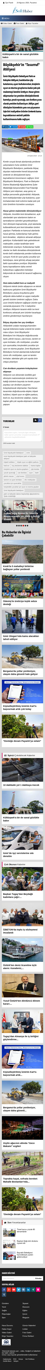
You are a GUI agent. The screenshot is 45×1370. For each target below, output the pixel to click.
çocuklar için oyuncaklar (12, 483)
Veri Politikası (29, 1359)
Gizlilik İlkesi (7, 1361)
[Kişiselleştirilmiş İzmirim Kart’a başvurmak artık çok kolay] (22, 691)
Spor (4, 1318)
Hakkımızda (7, 1359)
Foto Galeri (20, 23)
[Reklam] (6, 1342)
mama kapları (36, 466)
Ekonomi (25, 1307)
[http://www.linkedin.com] (28, 1289)
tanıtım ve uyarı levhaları (13, 480)
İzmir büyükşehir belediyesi (14, 490)
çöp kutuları (35, 469)
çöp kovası (20, 476)
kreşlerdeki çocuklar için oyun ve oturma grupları (21, 487)
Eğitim (24, 1310)
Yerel (4, 1307)
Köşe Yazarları (32, 23)
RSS (14, 1359)
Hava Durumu (7, 1325)
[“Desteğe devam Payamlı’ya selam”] (22, 726)
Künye (21, 1359)
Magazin (25, 1318)
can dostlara (22, 473)
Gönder (38, 1278)
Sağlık (4, 1310)
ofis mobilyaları (29, 480)
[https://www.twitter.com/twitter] (18, 1289)
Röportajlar (6, 1314)
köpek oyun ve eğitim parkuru (27, 462)
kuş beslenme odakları (20, 466)
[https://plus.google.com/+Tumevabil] (9, 1289)
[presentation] (35, 420)
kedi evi (6, 466)
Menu (6, 18)
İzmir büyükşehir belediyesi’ (14, 453)
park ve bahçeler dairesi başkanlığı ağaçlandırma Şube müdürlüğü (21, 495)
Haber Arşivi (6, 1329)
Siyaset (25, 1303)
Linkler (25, 1329)
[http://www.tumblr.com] (4, 1294)
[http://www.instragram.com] (23, 1289)
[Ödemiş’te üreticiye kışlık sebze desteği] (22, 587)
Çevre (24, 1314)
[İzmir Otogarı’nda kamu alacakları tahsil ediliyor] (22, 622)
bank (37, 473)
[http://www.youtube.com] (14, 1289)
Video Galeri (7, 23)
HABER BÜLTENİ (8, 1273)
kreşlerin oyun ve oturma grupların (16, 469)
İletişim (16, 1361)
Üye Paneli (9, 3)
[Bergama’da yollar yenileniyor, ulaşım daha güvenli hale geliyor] (22, 656)
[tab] (35, 420)
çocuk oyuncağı (9, 473)
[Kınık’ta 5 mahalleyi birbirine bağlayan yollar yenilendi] (22, 552)
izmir (28, 453)
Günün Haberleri (29, 1325)
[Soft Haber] (22, 10)
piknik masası (9, 476)
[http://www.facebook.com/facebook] (4, 1289)
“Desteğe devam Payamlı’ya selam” (22, 741)
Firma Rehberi (28, 1336)
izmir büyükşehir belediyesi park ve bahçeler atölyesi (20, 457)
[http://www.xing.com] (33, 1289)
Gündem (5, 1303)
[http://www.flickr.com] (38, 1289)
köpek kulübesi (9, 462)
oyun (31, 473)
